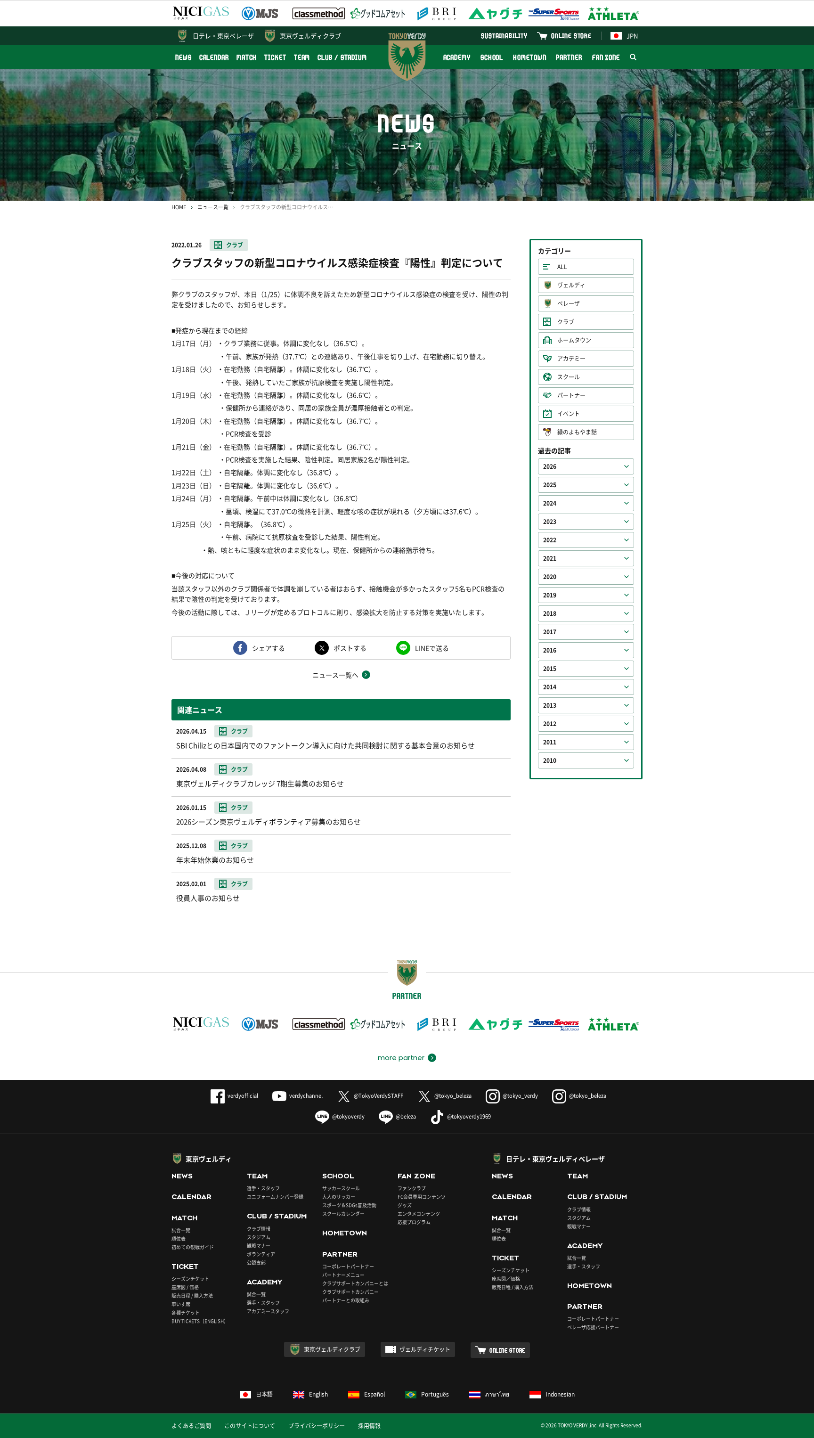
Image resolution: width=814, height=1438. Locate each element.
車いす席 (180, 1303)
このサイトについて (249, 1426)
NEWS (183, 57)
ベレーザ (568, 303)
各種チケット (185, 1312)
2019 (549, 595)
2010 (549, 760)
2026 (549, 466)
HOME (178, 207)
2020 (549, 576)
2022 (549, 540)
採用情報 (369, 1426)
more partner (401, 1057)
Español (374, 1394)
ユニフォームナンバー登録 (275, 1196)
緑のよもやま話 (577, 432)
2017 (549, 632)
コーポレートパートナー (348, 1266)
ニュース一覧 (212, 207)
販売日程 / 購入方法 (192, 1295)
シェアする (268, 648)
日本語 (264, 1394)
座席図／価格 (506, 1278)
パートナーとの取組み (345, 1300)
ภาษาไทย (497, 1394)
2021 (549, 558)
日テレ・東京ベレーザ (223, 35)
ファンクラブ (412, 1188)
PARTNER (569, 57)
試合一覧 (180, 1230)
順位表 (178, 1238)
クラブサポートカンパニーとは (355, 1283)
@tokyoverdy (348, 1116)
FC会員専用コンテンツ (422, 1196)
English (318, 1394)
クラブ (234, 245)
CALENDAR (214, 57)
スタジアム (258, 1237)
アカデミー (571, 358)
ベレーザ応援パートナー (593, 1327)
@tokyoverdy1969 (469, 1116)
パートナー (571, 395)
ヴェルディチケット (424, 1349)
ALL (562, 266)
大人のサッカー (338, 1196)
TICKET (275, 57)
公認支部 (256, 1262)
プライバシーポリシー (316, 1426)
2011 (549, 742)
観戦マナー (258, 1245)
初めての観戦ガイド (192, 1246)
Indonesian (560, 1394)
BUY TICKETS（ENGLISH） (199, 1320)
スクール (568, 377)
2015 (549, 668)
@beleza (406, 1116)
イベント (568, 413)
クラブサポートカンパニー (350, 1291)
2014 (549, 687)
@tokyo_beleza (453, 1096)
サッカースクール (341, 1188)
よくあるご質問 (191, 1426)
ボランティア (261, 1254)
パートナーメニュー (343, 1274)
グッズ (405, 1205)
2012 (549, 723)
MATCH (246, 57)
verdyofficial (243, 1096)
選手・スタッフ (263, 1188)
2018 (549, 613)
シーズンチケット (190, 1278)
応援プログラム (414, 1222)
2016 (549, 650)
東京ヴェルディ (209, 1158)
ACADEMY (457, 57)
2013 (549, 705)
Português (435, 1394)
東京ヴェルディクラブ (310, 35)
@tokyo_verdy (520, 1096)
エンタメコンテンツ (419, 1213)
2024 (549, 503)
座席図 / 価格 (185, 1287)
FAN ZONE (606, 57)
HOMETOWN (529, 57)
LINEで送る (432, 648)
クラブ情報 (258, 1228)
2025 (549, 485)
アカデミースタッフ (268, 1311)
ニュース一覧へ (335, 674)
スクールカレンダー (343, 1213)
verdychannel (306, 1096)
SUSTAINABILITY (504, 35)
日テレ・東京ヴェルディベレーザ (555, 1158)
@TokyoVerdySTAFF (378, 1096)
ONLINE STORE (571, 35)
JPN (632, 35)
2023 (549, 521)
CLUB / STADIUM (342, 57)
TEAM (302, 57)
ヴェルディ (571, 285)
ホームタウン (574, 340)
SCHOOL (491, 57)
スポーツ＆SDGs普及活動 (349, 1205)
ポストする (350, 648)
